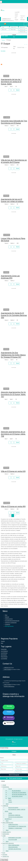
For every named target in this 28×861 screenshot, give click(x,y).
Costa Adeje (3, 649)
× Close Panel (4, 859)
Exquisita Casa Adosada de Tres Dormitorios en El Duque (14, 122)
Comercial (5, 805)
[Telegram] (15, 744)
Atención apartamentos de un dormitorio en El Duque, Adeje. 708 (13, 434)
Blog (2, 52)
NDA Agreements (9, 626)
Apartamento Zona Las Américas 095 (10, 277)
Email (17, 90)
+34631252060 (7, 669)
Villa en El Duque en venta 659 (13, 471)
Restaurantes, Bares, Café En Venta (15, 810)
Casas (10, 802)
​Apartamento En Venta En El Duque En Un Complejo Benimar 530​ (14, 315)
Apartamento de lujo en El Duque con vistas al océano (12, 200)
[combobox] (5, 27)
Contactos (3, 60)
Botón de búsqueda (14, 775)
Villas (10, 788)
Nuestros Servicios (5, 48)
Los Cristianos (4, 651)
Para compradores (5, 31)
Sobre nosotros (13, 824)
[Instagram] (14, 744)
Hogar (2, 19)
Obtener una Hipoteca (14, 849)
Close (14, 755)
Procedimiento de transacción (12, 620)
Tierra (10, 813)
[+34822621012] (25, 24)
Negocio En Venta (13, 807)
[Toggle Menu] (1, 2)
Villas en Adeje (16, 790)
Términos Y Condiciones (15, 828)
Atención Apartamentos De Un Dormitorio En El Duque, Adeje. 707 (13, 394)
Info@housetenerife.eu (9, 686)
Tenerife (3, 641)
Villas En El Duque (17, 796)
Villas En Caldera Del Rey (19, 794)
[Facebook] (24, 15)
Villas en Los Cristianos (19, 792)
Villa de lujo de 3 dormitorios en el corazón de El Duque (14, 161)
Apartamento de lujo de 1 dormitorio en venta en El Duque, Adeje (11, 81)
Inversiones (4, 40)
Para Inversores (13, 847)
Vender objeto (4, 35)
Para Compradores (13, 845)
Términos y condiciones (11, 622)
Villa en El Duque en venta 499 (13, 506)
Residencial (5, 787)
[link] (14, 106)
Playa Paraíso (4, 656)
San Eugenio (4, 654)
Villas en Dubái (12, 839)
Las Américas (4, 653)
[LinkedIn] (13, 744)
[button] (24, 44)
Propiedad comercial (14, 815)
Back (9, 798)
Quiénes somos (9, 618)
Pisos (9, 800)
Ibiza (2, 643)
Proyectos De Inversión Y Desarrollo (14, 818)
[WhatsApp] (16, 744)
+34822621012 (7, 667)
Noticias (3, 56)
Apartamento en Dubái (14, 837)
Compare (14, 751)
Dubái (2, 44)
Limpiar (3, 781)
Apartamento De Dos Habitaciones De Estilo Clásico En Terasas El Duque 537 (13, 355)
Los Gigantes (4, 658)
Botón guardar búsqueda (15, 778)
